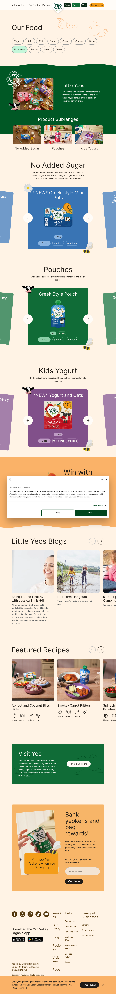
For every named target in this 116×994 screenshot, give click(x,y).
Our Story (56, 927)
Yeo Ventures (88, 935)
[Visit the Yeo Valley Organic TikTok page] (38, 914)
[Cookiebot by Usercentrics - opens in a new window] (93, 479)
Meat (47, 49)
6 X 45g (58, 237)
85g (53, 333)
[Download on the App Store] (18, 939)
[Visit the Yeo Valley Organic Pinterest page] (30, 914)
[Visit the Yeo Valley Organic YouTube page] (46, 914)
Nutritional (71, 243)
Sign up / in (97, 5)
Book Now (89, 985)
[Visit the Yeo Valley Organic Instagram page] (22, 914)
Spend (76, 5)
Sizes (44, 243)
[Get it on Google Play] (35, 939)
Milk (41, 41)
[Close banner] (106, 479)
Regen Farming (56, 975)
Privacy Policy (71, 932)
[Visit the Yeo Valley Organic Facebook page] (14, 914)
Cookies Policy (68, 955)
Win (84, 5)
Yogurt (17, 41)
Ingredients (58, 243)
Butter (53, 41)
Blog (55, 937)
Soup (92, 41)
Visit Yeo (55, 959)
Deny (58, 513)
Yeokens (56, 915)
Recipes (56, 947)
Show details (98, 506)
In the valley (18, 5)
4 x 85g (58, 434)
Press (67, 962)
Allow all (91, 513)
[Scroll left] (92, 541)
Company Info (88, 930)
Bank (67, 5)
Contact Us (70, 921)
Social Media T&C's (71, 947)
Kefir (30, 41)
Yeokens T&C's (69, 938)
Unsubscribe (70, 926)
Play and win (48, 5)
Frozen (34, 49)
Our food (33, 5)
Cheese (79, 41)
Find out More (79, 763)
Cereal (59, 49)
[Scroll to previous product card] (28, 218)
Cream (65, 41)
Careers (85, 925)
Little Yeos (19, 49)
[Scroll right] (101, 541)
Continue (74, 881)
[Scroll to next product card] (88, 218)
